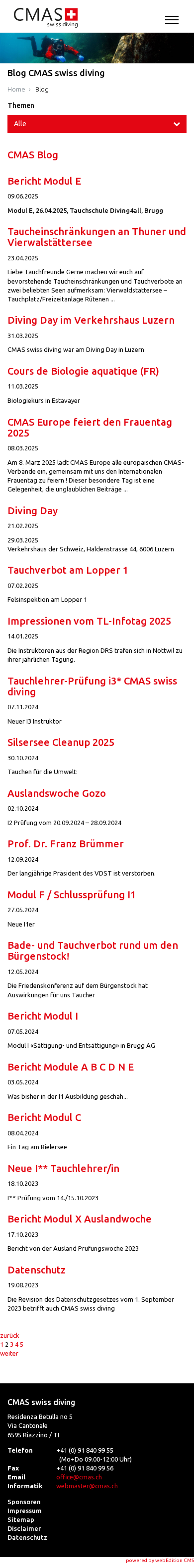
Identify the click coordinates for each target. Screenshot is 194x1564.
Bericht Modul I (42, 1016)
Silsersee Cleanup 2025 (60, 742)
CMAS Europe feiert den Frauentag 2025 (89, 427)
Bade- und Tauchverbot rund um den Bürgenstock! (92, 950)
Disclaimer (24, 1528)
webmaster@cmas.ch (87, 1485)
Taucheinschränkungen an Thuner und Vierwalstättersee (96, 237)
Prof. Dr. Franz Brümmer (65, 843)
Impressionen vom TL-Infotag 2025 (89, 621)
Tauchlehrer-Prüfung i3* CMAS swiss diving (92, 686)
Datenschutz (36, 1269)
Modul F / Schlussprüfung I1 (71, 894)
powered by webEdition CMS (160, 1560)
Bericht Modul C (44, 1117)
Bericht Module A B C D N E (70, 1067)
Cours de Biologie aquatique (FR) (83, 371)
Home (16, 89)
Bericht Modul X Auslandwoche (79, 1218)
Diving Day (32, 510)
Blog (42, 89)
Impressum (24, 1510)
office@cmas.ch (79, 1476)
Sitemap (20, 1519)
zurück (9, 1335)
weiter (9, 1353)
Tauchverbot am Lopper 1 (67, 570)
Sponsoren (24, 1501)
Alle (20, 124)
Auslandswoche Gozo (56, 793)
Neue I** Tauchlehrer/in (63, 1168)
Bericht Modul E (44, 181)
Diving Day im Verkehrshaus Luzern (91, 320)
